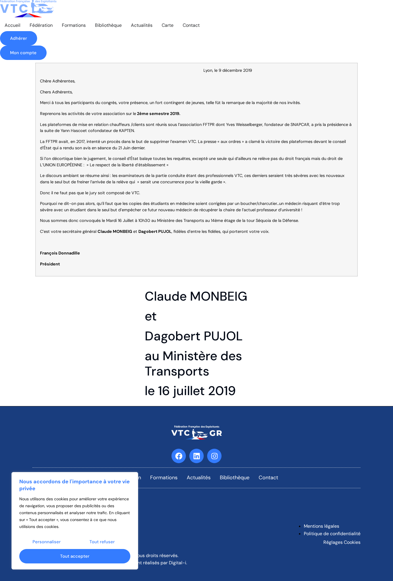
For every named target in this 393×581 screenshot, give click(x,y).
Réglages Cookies (341, 542)
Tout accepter (74, 556)
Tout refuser (102, 542)
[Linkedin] (196, 456)
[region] (75, 520)
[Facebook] (178, 456)
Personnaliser (47, 542)
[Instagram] (214, 456)
